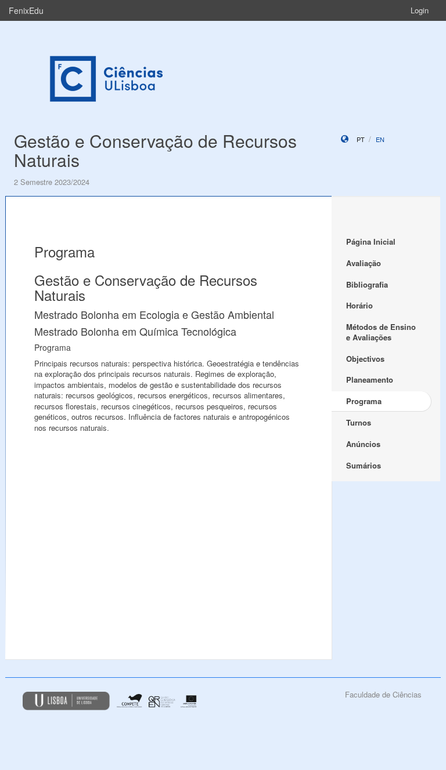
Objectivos (365, 358)
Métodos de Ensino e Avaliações (381, 332)
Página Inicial (370, 241)
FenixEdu (26, 10)
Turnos (358, 422)
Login (420, 10)
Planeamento (369, 379)
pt (361, 139)
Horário (359, 305)
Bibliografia (367, 284)
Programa (364, 400)
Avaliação (363, 262)
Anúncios (363, 443)
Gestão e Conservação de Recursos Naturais (155, 150)
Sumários (363, 465)
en (380, 139)
